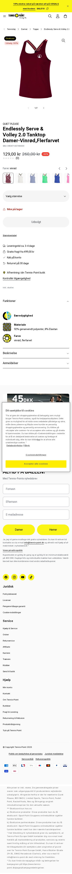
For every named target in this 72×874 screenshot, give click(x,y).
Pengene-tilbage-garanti (14, 606)
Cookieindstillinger (36, 455)
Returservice (9, 640)
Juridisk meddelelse (54, 754)
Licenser (7, 600)
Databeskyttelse (14, 445)
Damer (24, 29)
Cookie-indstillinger (12, 612)
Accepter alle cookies (36, 464)
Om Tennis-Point (11, 699)
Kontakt (6, 693)
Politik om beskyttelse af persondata (25, 754)
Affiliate (6, 647)
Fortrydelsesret (10, 594)
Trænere (6, 659)
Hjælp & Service (10, 628)
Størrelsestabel (10, 235)
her (38, 439)
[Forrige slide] (59, 168)
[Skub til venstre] (28, 108)
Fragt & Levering (10, 712)
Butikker (6, 706)
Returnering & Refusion (13, 718)
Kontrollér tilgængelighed (16, 278)
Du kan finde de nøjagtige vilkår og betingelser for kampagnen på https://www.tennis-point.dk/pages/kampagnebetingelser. (33, 864)
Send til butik (9, 671)
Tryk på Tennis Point (12, 730)
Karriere (6, 653)
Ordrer (6, 634)
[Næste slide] (66, 168)
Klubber (6, 665)
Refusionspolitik (43, 759)
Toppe (35, 29)
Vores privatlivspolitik (13, 550)
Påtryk (26, 445)
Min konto (7, 687)
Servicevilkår (28, 759)
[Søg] (50, 16)
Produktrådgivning (11, 724)
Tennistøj (11, 29)
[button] (4, 16)
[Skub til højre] (44, 108)
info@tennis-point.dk (34, 542)
